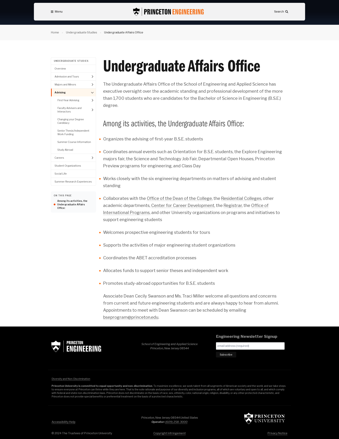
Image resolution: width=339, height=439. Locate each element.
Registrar (233, 205)
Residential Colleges (241, 198)
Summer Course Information (74, 141)
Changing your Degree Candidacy (70, 121)
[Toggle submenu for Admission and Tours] (92, 76)
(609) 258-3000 (176, 422)
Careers (59, 157)
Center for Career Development (182, 205)
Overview (60, 68)
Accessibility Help (63, 422)
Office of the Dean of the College (179, 198)
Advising (60, 92)
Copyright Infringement (169, 433)
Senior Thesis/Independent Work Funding (73, 132)
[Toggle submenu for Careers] (92, 158)
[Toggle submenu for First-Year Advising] (92, 100)
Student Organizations (68, 165)
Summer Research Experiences (73, 181)
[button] (56, 12)
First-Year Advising (68, 100)
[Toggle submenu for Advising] (92, 92)
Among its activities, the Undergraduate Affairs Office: (72, 204)
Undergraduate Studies (81, 32)
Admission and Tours (67, 76)
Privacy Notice (277, 433)
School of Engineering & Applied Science (76, 346)
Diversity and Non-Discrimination (71, 378)
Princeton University (264, 418)
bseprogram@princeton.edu (130, 317)
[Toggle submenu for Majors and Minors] (92, 84)
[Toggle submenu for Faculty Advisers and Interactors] (92, 110)
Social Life (61, 173)
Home (55, 32)
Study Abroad (65, 149)
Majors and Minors (65, 84)
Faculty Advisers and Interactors (69, 109)
